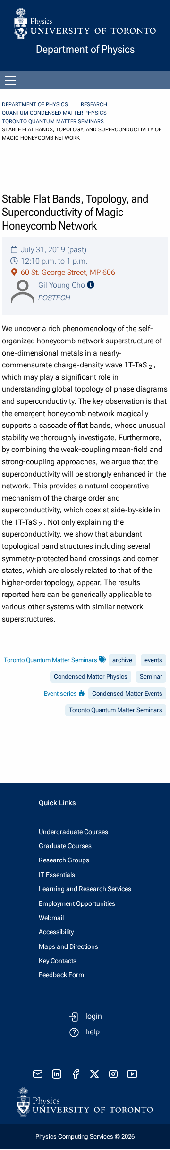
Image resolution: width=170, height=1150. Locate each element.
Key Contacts (57, 960)
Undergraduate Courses (73, 831)
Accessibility (56, 932)
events (153, 660)
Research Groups (64, 860)
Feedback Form (61, 975)
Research (94, 105)
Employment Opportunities (77, 903)
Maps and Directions (68, 946)
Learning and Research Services (85, 889)
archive (122, 660)
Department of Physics (35, 105)
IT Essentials (57, 874)
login (93, 1016)
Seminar (151, 676)
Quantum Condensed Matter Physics (54, 113)
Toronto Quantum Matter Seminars (53, 122)
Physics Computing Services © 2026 (85, 1136)
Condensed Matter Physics (91, 676)
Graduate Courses (65, 846)
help (92, 1031)
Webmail (51, 917)
